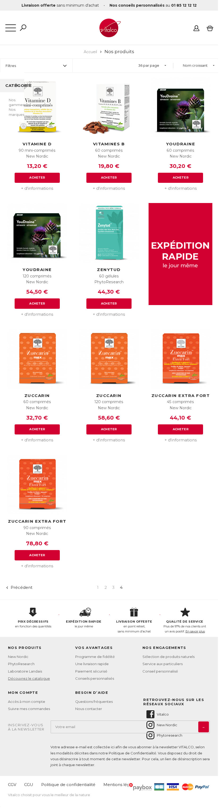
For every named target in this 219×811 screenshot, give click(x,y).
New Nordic (18, 656)
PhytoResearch (21, 664)
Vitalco (163, 714)
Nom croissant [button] (195, 65)
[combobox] (152, 65)
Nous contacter (88, 709)
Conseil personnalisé (160, 671)
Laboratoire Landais (25, 671)
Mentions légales (120, 784)
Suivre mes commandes (29, 709)
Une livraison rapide (92, 664)
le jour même (83, 624)
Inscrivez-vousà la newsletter (26, 727)
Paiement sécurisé (91, 671)
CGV (12, 784)
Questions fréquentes (94, 701)
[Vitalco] (108, 34)
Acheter (37, 177)
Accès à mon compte (26, 701)
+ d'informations (37, 188)
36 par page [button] (148, 65)
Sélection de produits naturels (168, 656)
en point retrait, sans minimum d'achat (134, 626)
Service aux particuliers (162, 664)
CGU (28, 784)
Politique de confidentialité (68, 784)
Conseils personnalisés (94, 678)
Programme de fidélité (95, 656)
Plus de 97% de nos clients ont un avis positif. (184, 626)
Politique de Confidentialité (132, 753)
